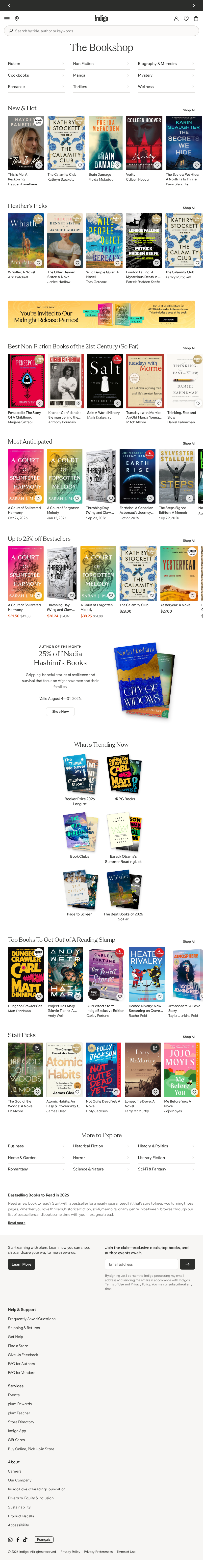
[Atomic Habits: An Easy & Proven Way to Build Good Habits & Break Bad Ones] (64, 1070)
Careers (14, 1471)
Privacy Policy (70, 1552)
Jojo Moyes (173, 1111)
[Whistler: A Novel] (26, 240)
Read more (16, 1222)
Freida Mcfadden (102, 179)
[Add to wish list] (39, 165)
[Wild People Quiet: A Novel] (104, 240)
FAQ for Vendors (21, 1372)
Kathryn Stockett (61, 179)
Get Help (15, 1336)
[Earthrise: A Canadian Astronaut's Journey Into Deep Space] (137, 476)
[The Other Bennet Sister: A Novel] (65, 240)
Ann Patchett (18, 277)
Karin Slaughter (178, 184)
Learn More (21, 1264)
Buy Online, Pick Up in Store (31, 1449)
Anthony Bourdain (62, 422)
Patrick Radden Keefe (143, 282)
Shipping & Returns (24, 1327)
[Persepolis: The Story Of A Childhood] (26, 381)
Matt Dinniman (19, 1011)
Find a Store (18, 1345)
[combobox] (105, 31)
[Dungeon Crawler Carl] (26, 974)
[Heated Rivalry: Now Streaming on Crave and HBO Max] (147, 974)
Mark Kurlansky (99, 418)
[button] (7, 19)
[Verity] (144, 143)
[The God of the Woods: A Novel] (25, 1070)
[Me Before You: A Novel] (182, 1070)
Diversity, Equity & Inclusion (30, 1498)
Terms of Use (126, 1552)
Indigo (24, 1552)
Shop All (189, 110)
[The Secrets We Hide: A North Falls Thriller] (184, 143)
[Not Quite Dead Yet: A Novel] (103, 1070)
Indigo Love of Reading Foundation (37, 1489)
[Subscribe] (187, 1264)
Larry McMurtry (137, 1111)
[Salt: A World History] (105, 381)
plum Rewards (19, 1403)
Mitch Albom (136, 422)
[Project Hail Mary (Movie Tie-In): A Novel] (65, 974)
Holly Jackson (97, 1111)
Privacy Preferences (98, 1552)
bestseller (79, 1203)
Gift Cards (16, 1439)
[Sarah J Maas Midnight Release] (101, 314)
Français (44, 1539)
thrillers (56, 1209)
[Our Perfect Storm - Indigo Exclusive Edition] (105, 974)
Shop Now (60, 711)
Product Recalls (21, 1516)
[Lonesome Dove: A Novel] (143, 1070)
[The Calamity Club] (66, 143)
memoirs (108, 1209)
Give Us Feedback (23, 1354)
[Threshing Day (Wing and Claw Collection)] (101, 476)
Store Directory (21, 1421)
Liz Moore (15, 1111)
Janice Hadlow (58, 282)
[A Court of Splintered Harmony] (26, 476)
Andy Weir (56, 1016)
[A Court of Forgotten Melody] (65, 476)
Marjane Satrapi (20, 422)
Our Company (19, 1480)
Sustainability (19, 1507)
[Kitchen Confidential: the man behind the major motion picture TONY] (66, 381)
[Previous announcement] (9, 5)
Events (13, 1394)
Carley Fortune (97, 1016)
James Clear (56, 1111)
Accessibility (18, 1525)
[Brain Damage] (106, 143)
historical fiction (77, 1209)
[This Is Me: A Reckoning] (26, 143)
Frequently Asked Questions (31, 1318)
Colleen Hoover (138, 179)
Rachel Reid (138, 1016)
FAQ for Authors (21, 1363)
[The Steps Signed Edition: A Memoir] (177, 476)
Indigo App (17, 1430)
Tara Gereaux (96, 282)
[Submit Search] (10, 30)
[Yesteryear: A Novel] (179, 573)
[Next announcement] (193, 5)
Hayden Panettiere (22, 184)
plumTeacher (19, 1413)
